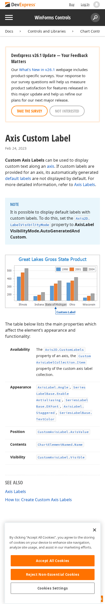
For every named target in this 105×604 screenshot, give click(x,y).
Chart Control (91, 31)
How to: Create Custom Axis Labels (38, 499)
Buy (71, 4)
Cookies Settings (52, 588)
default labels (18, 178)
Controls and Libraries (47, 31)
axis (50, 166)
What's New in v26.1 (37, 69)
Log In (85, 4)
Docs (9, 31)
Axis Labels (84, 184)
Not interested (67, 111)
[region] (52, 563)
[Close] (94, 530)
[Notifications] (96, 4)
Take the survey (29, 111)
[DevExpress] (20, 5)
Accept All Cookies (52, 560)
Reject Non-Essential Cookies (52, 574)
